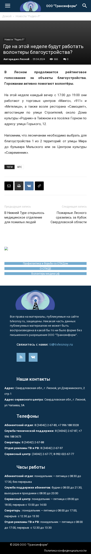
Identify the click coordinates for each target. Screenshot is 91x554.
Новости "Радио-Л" (28, 16)
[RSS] (21, 357)
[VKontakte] (33, 357)
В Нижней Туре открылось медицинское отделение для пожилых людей (24, 217)
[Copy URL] (39, 186)
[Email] (8, 186)
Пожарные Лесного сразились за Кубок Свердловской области (69, 217)
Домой (6, 16)
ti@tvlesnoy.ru (61, 344)
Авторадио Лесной (16, 59)
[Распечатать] (19, 186)
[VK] (29, 186)
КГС (19, 166)
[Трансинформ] (45, 300)
